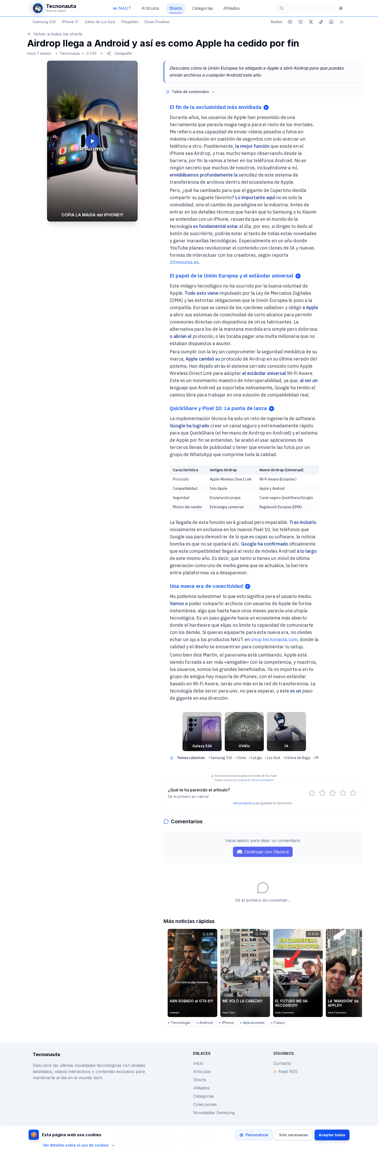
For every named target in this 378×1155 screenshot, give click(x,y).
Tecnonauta (69, 53)
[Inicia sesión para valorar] (312, 793)
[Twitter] (310, 21)
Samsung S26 (44, 22)
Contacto (282, 1063)
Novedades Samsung (214, 1112)
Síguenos (283, 1053)
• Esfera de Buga (296, 757)
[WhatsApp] (331, 21)
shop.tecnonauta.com (274, 639)
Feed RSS (288, 1071)
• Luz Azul (272, 757)
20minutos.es (184, 262)
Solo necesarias (293, 1135)
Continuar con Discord (266, 851)
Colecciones (205, 1104)
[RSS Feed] (341, 21)
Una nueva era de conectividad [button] (206, 586)
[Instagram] (300, 21)
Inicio (198, 1063)
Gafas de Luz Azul (100, 22)
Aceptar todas (332, 1135)
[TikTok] (321, 21)
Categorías (203, 1096)
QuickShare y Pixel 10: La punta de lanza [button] (218, 408)
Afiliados (201, 1088)
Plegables (129, 22)
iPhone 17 (70, 22)
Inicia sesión (242, 803)
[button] (92, 141)
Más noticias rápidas (189, 921)
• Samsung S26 (220, 757)
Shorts (199, 1079)
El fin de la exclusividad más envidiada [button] (216, 107)
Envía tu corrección (263, 780)
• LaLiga (255, 757)
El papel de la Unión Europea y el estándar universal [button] (231, 275)
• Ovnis (240, 757)
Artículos (202, 1071)
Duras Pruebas (157, 22)
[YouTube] (290, 22)
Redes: (277, 22)
